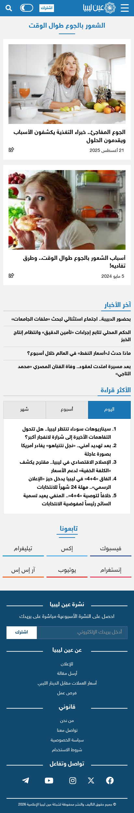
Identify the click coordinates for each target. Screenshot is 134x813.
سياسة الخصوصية (67, 740)
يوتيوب (67, 570)
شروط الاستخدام (67, 750)
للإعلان (67, 664)
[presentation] (109, 410)
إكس (67, 549)
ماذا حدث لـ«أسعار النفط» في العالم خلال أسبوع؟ (79, 354)
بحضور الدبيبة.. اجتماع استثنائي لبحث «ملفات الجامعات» (71, 319)
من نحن (67, 721)
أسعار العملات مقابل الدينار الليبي (67, 683)
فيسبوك (110, 549)
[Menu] (124, 8)
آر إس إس (23, 570)
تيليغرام (23, 549)
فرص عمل (67, 693)
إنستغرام (110, 570)
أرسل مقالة (67, 673)
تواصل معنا (67, 730)
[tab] (109, 410)
